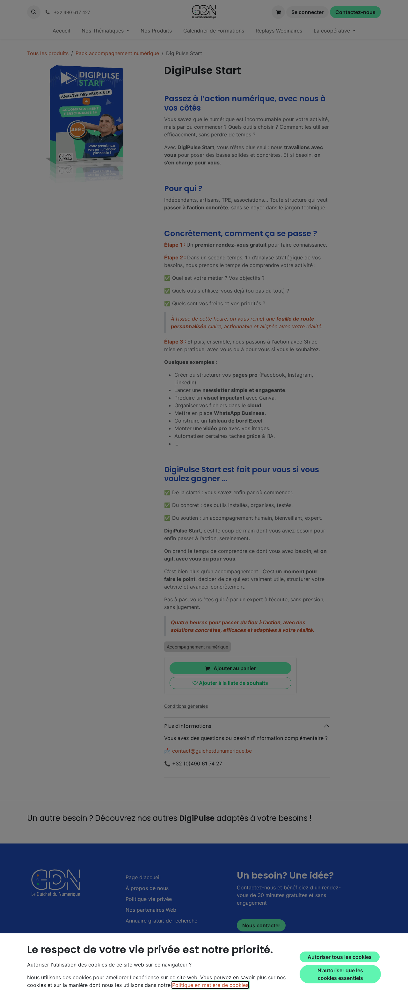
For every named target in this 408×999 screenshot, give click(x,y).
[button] (33, 12)
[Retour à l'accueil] (56, 883)
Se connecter (307, 12)
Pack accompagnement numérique (117, 53)
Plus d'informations (187, 726)
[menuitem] (61, 30)
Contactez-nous (355, 12)
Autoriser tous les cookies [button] (340, 957)
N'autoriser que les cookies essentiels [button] (340, 974)
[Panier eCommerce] (278, 12)
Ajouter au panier (234, 668)
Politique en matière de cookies (210, 985)
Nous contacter (261, 925)
